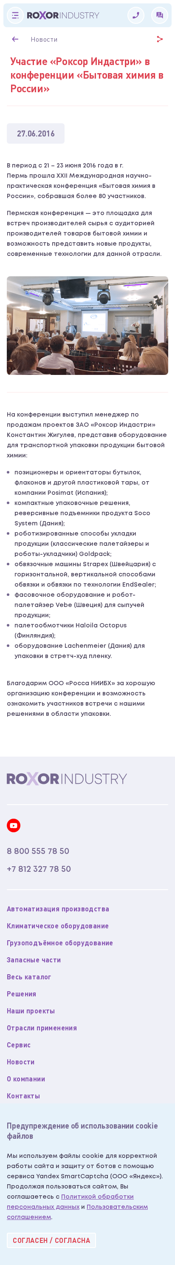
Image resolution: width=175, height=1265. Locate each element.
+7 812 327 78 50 (39, 869)
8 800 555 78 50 (38, 851)
